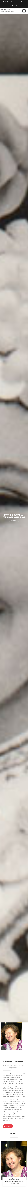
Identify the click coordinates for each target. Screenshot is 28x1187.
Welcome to (6, 10)
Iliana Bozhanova (14, 1179)
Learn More (7, 1126)
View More (13, 520)
